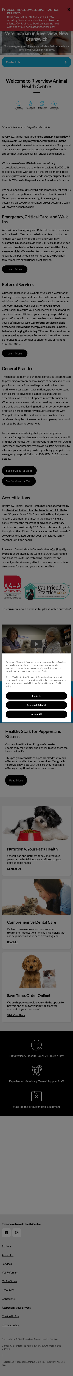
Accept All (36, 714)
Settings (36, 696)
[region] (36, 687)
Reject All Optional (36, 705)
